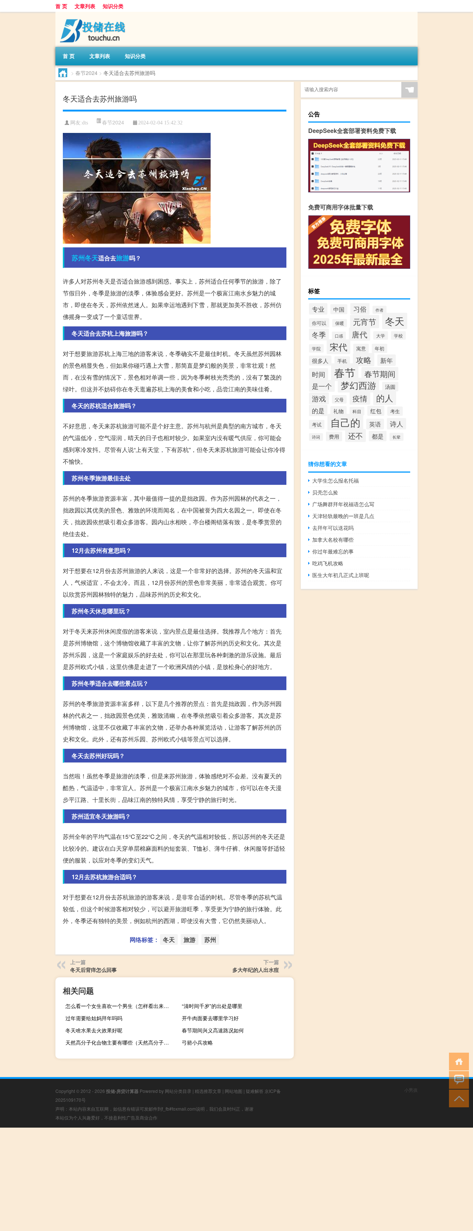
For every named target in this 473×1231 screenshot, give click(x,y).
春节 (344, 372)
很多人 (320, 360)
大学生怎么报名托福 (335, 480)
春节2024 (86, 72)
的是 (318, 410)
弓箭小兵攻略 (197, 1042)
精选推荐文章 (208, 1091)
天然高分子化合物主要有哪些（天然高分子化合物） (120, 1042)
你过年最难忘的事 (333, 551)
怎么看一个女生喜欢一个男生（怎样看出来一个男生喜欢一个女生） (120, 1005)
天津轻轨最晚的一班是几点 (343, 516)
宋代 (338, 346)
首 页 (61, 6)
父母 (339, 399)
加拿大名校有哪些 (333, 539)
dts (85, 123)
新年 (386, 360)
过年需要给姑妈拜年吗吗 (93, 1018)
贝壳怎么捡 (325, 492)
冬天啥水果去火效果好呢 (93, 1030)
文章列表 (85, 6)
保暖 (339, 323)
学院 (316, 348)
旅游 (122, 258)
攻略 (363, 359)
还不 (355, 435)
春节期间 (379, 373)
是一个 (322, 386)
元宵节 (364, 321)
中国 (338, 309)
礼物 (338, 411)
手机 (342, 360)
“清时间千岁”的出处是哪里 (212, 1005)
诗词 (316, 437)
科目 (357, 411)
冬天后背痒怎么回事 (93, 969)
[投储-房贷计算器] (94, 14)
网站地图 (233, 1091)
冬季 (319, 334)
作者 (379, 310)
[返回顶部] (457, 1098)
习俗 (360, 308)
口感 (339, 336)
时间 (318, 374)
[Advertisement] (221, 1179)
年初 (379, 348)
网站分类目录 (178, 1091)
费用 (334, 436)
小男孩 (411, 1090)
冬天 (91, 258)
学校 (398, 335)
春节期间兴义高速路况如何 (213, 1030)
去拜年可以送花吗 (333, 527)
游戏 (319, 398)
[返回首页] (457, 1061)
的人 (384, 397)
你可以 (319, 322)
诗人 (396, 423)
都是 (378, 436)
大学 (380, 335)
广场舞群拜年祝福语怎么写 (343, 504)
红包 (375, 411)
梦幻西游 (358, 385)
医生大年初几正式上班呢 (340, 575)
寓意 (361, 348)
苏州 (78, 258)
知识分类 (113, 6)
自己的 (345, 422)
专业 (318, 308)
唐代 (359, 334)
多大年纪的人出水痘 (255, 969)
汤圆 (390, 386)
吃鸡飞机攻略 (327, 563)
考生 (395, 411)
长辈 (396, 437)
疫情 (360, 398)
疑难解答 (254, 1091)
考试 (316, 424)
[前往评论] (457, 1079)
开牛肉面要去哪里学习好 (210, 1018)
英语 (375, 424)
